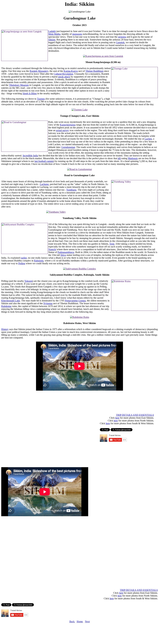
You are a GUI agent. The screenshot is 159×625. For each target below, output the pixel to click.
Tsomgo (41, 98)
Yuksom (28, 281)
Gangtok (120, 42)
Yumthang (71, 189)
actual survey (62, 130)
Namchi (52, 249)
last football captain (43, 161)
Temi (111, 243)
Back (72, 621)
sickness (122, 36)
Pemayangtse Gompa (75, 300)
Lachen (148, 138)
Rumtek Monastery (39, 71)
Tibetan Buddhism (94, 71)
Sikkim (51, 39)
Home (80, 621)
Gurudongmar (68, 147)
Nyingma (47, 303)
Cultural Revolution (63, 74)
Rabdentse (6, 306)
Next (87, 621)
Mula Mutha (54, 34)
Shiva (63, 255)
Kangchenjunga (67, 124)
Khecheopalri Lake (10, 300)
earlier (24, 257)
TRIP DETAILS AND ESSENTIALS (135, 415)
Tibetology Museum (19, 85)
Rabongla (38, 260)
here (117, 417)
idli (119, 158)
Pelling (21, 263)
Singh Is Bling (30, 93)
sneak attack (64, 76)
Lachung (44, 184)
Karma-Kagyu (71, 71)
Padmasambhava (66, 252)
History (5, 329)
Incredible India (30, 155)
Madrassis (133, 158)
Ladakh (52, 31)
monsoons (77, 34)
